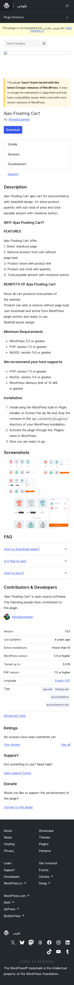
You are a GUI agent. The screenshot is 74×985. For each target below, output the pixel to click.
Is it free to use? (15, 561)
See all (65, 744)
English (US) (62, 680)
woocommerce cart (57, 704)
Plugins (44, 844)
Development (17, 164)
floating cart (62, 689)
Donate (46, 877)
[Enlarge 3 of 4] (30, 482)
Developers (12, 877)
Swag (44, 883)
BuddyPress (14, 916)
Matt (9, 902)
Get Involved (48, 863)
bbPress (11, 909)
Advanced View (15, 716)
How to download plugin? (22, 549)
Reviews (14, 154)
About (8, 831)
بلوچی (16, 933)
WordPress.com (17, 896)
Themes (44, 837)
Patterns (45, 851)
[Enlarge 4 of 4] (65, 501)
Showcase (46, 831)
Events (44, 870)
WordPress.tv (15, 883)
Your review (12, 744)
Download (13, 129)
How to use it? (14, 573)
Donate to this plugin (18, 807)
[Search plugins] (44, 43)
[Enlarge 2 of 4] (65, 464)
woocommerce (60, 697)
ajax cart (47, 689)
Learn (8, 863)
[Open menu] (68, 5)
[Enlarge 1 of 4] (30, 464)
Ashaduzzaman (19, 119)
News (8, 837)
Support (13, 174)
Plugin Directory (14, 17)
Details (12, 144)
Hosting (9, 844)
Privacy (9, 851)
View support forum (17, 773)
